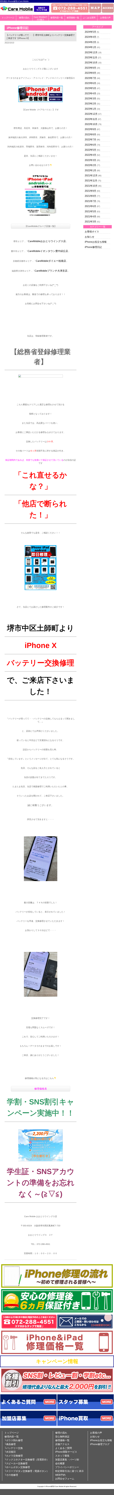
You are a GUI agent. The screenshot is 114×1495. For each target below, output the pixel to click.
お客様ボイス (92, 231)
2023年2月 (90, 103)
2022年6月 (90, 144)
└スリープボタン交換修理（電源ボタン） (26, 1471)
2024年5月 (90, 32)
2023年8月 (90, 73)
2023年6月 (90, 83)
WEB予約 (60, 1475)
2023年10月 (91, 62)
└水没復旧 (10, 1452)
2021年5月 (90, 211)
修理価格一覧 (73, 17)
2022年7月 (90, 139)
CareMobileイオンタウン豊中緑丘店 (48, 251)
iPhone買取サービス (66, 1452)
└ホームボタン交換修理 (17, 1467)
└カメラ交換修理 (13, 1455)
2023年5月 (90, 88)
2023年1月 (90, 109)
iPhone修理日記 (93, 247)
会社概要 (60, 1463)
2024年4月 (90, 37)
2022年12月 (91, 114)
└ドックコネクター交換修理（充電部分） (26, 1459)
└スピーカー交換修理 (15, 1463)
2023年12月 (91, 52)
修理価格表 (40, 1088)
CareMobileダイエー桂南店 (51, 261)
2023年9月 (90, 68)
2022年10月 (91, 124)
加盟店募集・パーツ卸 (67, 1459)
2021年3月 (90, 221)
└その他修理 (11, 1475)
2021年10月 (91, 186)
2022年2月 (90, 165)
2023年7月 (90, 78)
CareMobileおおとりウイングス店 (47, 241)
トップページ (8, 17)
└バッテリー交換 (13, 1448)
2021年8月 (90, 196)
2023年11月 (91, 57)
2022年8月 (90, 134)
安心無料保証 (62, 1436)
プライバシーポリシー (67, 1467)
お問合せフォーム (64, 1478)
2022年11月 (91, 119)
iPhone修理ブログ (100, 1444)
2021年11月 (91, 180)
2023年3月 (90, 98)
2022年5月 (90, 150)
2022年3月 (90, 160)
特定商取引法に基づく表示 (69, 1471)
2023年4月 (90, 93)
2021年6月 (90, 206)
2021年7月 (90, 201)
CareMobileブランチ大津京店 (51, 270)
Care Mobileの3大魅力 (40, 18)
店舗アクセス (62, 1444)
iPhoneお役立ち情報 (96, 242)
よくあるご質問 (63, 1448)
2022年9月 (90, 129)
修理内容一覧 (56, 17)
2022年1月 (90, 170)
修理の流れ (24, 17)
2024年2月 (90, 42)
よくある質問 (89, 17)
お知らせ (89, 237)
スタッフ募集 (62, 1455)
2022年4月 (90, 155)
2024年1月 (90, 47)
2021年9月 (90, 191)
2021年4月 (90, 216)
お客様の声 (105, 17)
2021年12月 (91, 175)
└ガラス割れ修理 (13, 1440)
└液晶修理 (10, 1444)
